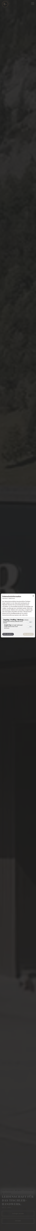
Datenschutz (12, 598)
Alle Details (6, 628)
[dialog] (18, 615)
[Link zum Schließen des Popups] (33, 596)
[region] (18, 624)
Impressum (5, 598)
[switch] (30, 622)
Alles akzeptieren (28, 634)
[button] (28, 622)
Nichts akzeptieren (8, 634)
